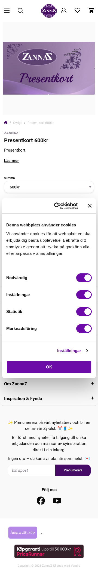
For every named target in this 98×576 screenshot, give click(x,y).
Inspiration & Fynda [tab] (23, 398)
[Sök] (20, 11)
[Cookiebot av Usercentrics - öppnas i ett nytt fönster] (57, 205)
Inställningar (69, 350)
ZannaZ (11, 133)
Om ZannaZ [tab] (15, 383)
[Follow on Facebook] (41, 500)
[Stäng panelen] (90, 206)
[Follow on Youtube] (57, 500)
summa (9, 178)
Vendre (75, 566)
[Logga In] (63, 11)
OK (49, 367)
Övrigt (17, 123)
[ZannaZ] (49, 11)
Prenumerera (73, 470)
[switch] (84, 294)
